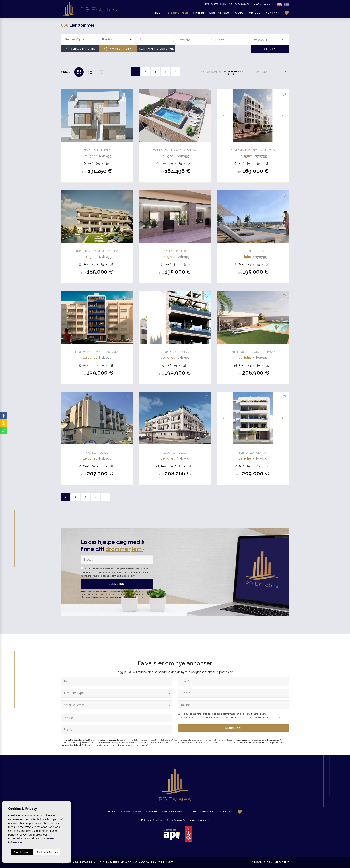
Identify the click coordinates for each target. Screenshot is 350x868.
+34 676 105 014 (216, 4)
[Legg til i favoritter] (128, 94)
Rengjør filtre (82, 49)
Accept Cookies (22, 852)
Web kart (165, 862)
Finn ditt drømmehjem (211, 13)
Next (128, 115)
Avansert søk (120, 49)
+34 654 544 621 (240, 4)
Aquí (149, 745)
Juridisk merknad (110, 862)
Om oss (254, 13)
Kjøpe (239, 13)
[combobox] (79, 39)
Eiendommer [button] (178, 13)
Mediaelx (282, 862)
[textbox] (80, 39)
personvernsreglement (112, 572)
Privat (133, 862)
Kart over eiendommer (157, 49)
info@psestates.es (263, 4)
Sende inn (117, 584)
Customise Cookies (47, 852)
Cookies (147, 862)
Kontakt (273, 13)
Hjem (159, 13)
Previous (66, 115)
